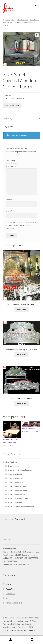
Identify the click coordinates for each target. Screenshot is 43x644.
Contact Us (10, 593)
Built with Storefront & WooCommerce (19, 630)
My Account (11, 640)
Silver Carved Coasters (16, 494)
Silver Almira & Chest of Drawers (20, 470)
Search (32, 640)
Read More (21, 309)
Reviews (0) (7, 118)
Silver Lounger (13, 466)
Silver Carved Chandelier (17, 486)
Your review (11, 166)
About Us (9, 589)
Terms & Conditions (14, 603)
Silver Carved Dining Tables (18, 498)
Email (9, 211)
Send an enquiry (12, 105)
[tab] (21, 118)
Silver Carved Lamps (15, 478)
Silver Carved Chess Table (17, 490)
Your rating (10, 160)
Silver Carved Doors (15, 502)
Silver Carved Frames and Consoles (21, 507)
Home (7, 20)
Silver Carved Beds (17, 98)
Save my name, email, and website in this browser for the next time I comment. (21, 225)
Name (9, 199)
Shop (13, 20)
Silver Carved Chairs (15, 482)
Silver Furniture (22, 20)
